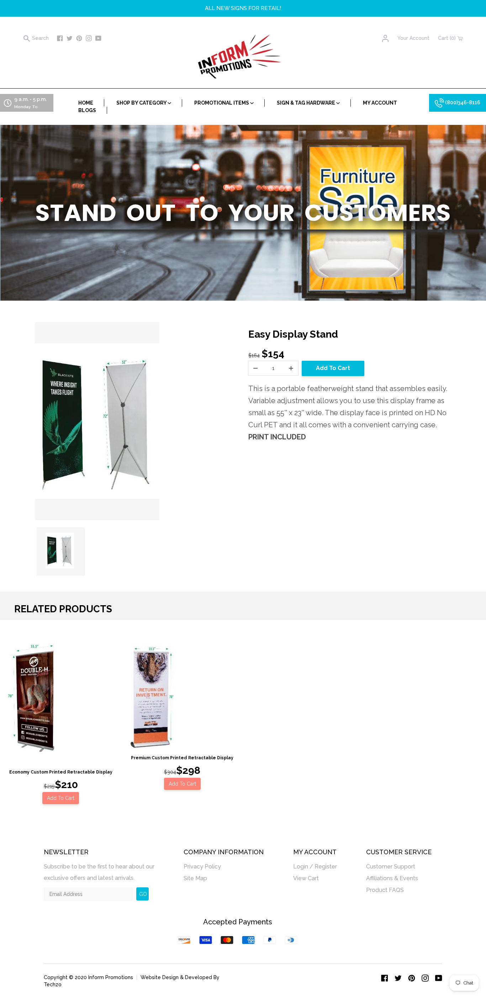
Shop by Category (142, 103)
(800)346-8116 (462, 102)
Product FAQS (385, 890)
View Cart (306, 878)
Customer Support (390, 866)
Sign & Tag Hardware (306, 103)
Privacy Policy (202, 866)
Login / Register (315, 866)
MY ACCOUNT (380, 103)
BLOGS (87, 110)
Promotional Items (222, 103)
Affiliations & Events (392, 878)
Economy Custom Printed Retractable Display (60, 772)
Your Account (413, 38)
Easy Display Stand (293, 334)
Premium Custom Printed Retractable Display (182, 757)
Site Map (195, 878)
